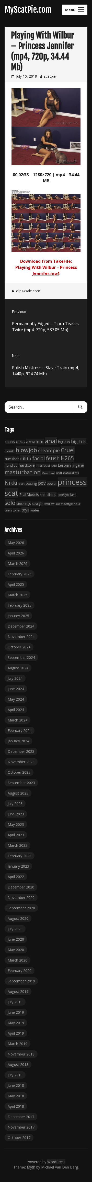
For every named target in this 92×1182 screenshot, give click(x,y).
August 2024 (18, 667)
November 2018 (21, 1054)
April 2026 (16, 553)
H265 (67, 458)
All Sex (20, 442)
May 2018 (16, 1095)
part (21, 483)
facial (38, 458)
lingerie (78, 465)
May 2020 (16, 949)
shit (42, 494)
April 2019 (16, 1033)
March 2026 (17, 563)
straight (37, 504)
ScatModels (29, 494)
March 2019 (17, 1043)
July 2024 (15, 678)
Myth (31, 1167)
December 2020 (21, 887)
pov (42, 483)
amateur (35, 441)
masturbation (23, 472)
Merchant (48, 473)
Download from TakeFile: (46, 261)
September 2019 (21, 981)
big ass (64, 441)
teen (8, 510)
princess (72, 482)
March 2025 (17, 594)
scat (11, 493)
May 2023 (16, 824)
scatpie (50, 76)
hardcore (27, 465)
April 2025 (16, 584)
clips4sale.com (28, 290)
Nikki (11, 482)
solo (10, 502)
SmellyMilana (66, 495)
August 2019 (18, 991)
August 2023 (18, 793)
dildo (25, 458)
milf (59, 473)
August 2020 (18, 918)
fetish (53, 458)
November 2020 (21, 897)
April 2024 (16, 709)
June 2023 (16, 814)
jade (54, 465)
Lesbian (64, 465)
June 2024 (16, 688)
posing (31, 483)
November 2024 (21, 636)
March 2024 (17, 720)
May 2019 (16, 1022)
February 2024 (19, 730)
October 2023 (19, 772)
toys (25, 510)
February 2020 (19, 970)
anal (51, 441)
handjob (11, 465)
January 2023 (18, 866)
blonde (10, 451)
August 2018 (18, 1064)
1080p (10, 442)
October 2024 (19, 647)
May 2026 (16, 542)
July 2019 (15, 1001)
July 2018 (15, 1075)
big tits (78, 441)
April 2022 (16, 876)
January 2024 (18, 741)
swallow (49, 504)
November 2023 (21, 761)
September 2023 (21, 782)
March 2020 (17, 960)
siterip (51, 494)
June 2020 (16, 939)
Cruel (68, 450)
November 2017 (21, 1127)
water (34, 510)
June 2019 (16, 1012)
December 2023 (21, 751)
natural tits (71, 473)
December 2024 (21, 626)
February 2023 (19, 855)
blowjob (26, 450)
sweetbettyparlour (67, 504)
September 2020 (21, 908)
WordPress (56, 1161)
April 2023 (16, 834)
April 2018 (16, 1106)
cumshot (12, 458)
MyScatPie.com (28, 10)
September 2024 (21, 657)
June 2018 (16, 1085)
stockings (23, 503)
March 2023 (17, 845)
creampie (49, 450)
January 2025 (18, 615)
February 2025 (19, 605)
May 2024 (16, 699)
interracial (43, 465)
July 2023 (15, 803)
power (52, 483)
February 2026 (19, 574)
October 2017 (19, 1137)
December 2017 (21, 1116)
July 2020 (15, 928)
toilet (16, 510)
